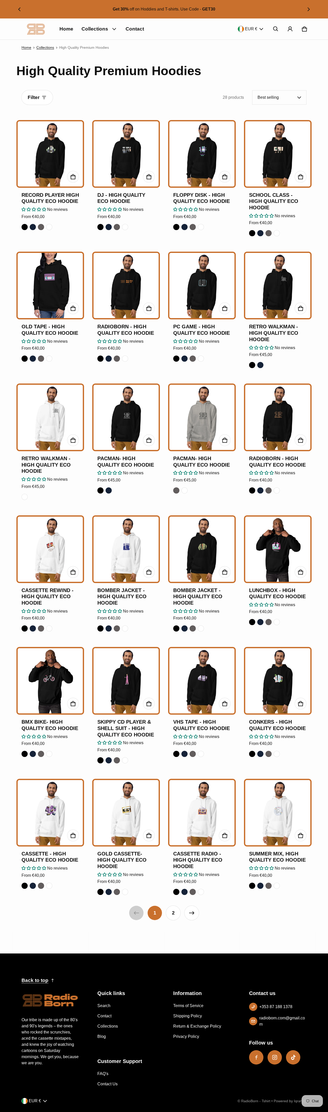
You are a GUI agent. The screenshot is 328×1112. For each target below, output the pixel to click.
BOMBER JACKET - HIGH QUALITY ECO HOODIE (122, 596)
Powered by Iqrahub (290, 1101)
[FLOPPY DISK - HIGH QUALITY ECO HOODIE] (201, 153)
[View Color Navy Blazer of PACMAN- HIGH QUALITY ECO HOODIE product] (109, 490)
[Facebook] (256, 1057)
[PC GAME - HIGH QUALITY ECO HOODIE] (201, 285)
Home (66, 29)
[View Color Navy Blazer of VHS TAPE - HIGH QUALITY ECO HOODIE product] (184, 754)
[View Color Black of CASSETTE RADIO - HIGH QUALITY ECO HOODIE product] (176, 892)
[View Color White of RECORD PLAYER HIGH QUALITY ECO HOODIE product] (49, 227)
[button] (276, 29)
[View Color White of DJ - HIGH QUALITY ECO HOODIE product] (125, 227)
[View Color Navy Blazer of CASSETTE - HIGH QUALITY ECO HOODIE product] (33, 886)
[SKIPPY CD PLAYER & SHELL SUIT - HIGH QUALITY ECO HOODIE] (126, 680)
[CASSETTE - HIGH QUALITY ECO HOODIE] (50, 812)
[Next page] (191, 913)
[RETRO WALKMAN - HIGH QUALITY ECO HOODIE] (277, 285)
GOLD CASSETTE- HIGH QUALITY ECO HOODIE (122, 860)
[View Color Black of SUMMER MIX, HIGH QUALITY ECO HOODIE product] (252, 886)
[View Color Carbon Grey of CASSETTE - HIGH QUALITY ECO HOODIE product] (41, 886)
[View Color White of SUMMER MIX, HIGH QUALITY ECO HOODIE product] (277, 886)
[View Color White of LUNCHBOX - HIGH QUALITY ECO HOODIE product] (277, 622)
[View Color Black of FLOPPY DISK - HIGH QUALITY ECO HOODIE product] (176, 227)
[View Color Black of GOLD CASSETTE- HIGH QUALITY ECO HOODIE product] (100, 892)
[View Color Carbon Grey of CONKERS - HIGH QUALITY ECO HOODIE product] (268, 754)
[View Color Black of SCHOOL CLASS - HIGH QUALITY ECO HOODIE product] (252, 233)
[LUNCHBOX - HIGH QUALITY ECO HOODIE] (277, 549)
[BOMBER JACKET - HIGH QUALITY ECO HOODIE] (126, 549)
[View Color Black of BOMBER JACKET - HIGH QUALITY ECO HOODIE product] (100, 628)
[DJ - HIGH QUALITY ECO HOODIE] (126, 153)
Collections (94, 29)
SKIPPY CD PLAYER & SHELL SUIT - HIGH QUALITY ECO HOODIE (125, 728)
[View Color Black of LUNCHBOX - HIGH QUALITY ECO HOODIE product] (252, 622)
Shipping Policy (187, 1016)
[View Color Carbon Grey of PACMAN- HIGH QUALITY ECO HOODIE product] (176, 490)
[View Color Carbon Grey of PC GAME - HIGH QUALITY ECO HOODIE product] (193, 359)
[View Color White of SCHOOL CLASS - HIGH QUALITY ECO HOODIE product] (277, 233)
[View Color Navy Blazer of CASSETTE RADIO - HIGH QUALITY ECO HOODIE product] (184, 892)
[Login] (290, 29)
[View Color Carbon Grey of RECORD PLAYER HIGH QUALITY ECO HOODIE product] (41, 227)
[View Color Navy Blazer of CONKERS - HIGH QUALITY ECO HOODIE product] (260, 754)
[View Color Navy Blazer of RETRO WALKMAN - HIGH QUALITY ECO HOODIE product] (260, 365)
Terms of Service (188, 1005)
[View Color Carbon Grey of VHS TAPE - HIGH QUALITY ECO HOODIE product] (193, 754)
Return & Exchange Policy (197, 1026)
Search (103, 1005)
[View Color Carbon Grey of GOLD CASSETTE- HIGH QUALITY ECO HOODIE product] (117, 892)
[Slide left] (19, 9)
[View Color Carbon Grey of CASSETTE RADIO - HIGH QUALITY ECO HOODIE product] (193, 892)
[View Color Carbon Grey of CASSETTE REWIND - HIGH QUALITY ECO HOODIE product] (41, 628)
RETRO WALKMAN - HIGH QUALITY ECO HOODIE (273, 333)
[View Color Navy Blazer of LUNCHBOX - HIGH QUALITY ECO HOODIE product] (260, 622)
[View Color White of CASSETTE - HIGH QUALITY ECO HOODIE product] (49, 886)
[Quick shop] (73, 176)
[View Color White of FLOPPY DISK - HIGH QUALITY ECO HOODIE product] (201, 227)
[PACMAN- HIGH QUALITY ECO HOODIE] (126, 417)
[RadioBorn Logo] (35, 29)
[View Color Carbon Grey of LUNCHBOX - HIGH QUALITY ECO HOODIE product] (268, 622)
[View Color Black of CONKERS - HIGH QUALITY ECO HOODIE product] (252, 754)
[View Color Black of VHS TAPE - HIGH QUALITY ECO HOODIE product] (176, 754)
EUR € (251, 29)
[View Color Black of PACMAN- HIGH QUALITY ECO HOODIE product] (100, 490)
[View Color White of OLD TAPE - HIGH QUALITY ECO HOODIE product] (49, 359)
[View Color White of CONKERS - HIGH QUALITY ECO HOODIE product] (277, 754)
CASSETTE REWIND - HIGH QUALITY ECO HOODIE (48, 596)
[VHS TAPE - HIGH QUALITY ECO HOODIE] (201, 680)
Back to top (35, 980)
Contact (135, 29)
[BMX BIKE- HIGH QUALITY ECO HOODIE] (50, 680)
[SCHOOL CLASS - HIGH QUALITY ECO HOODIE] (277, 153)
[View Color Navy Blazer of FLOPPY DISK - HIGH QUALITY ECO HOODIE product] (184, 227)
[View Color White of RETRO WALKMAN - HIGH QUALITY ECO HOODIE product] (25, 497)
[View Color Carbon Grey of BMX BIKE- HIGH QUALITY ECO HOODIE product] (41, 754)
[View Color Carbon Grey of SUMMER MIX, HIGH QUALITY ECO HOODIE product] (268, 886)
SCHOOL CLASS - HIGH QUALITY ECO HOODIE (273, 201)
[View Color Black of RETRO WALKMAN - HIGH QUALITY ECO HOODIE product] (252, 365)
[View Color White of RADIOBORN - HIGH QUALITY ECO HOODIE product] (125, 359)
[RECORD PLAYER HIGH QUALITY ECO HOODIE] (50, 153)
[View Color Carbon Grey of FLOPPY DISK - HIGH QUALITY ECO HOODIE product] (193, 227)
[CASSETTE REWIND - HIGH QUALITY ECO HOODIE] (50, 549)
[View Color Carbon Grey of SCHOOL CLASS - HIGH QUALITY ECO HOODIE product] (268, 233)
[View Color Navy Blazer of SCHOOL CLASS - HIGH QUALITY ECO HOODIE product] (260, 233)
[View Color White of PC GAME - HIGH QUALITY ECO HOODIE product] (201, 359)
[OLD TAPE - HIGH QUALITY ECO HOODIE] (50, 285)
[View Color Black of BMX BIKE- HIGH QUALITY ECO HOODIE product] (25, 754)
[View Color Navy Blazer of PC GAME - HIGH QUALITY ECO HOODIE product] (184, 359)
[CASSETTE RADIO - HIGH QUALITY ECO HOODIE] (201, 812)
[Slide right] (308, 9)
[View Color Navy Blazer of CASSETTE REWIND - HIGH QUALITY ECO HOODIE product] (33, 628)
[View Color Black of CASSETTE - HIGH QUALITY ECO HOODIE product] (25, 886)
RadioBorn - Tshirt (255, 1101)
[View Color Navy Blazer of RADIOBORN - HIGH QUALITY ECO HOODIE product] (109, 359)
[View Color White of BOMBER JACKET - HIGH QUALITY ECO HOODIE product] (125, 628)
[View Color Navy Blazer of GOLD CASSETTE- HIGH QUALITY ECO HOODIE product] (109, 892)
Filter (33, 97)
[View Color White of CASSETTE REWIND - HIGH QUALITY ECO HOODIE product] (49, 628)
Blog (101, 1036)
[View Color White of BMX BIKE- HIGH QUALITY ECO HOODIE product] (49, 754)
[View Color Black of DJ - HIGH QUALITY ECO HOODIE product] (100, 227)
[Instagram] (275, 1057)
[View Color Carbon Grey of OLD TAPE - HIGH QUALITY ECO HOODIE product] (41, 359)
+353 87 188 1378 (275, 1007)
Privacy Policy (186, 1036)
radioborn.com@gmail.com (282, 1021)
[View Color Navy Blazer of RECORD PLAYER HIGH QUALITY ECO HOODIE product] (33, 227)
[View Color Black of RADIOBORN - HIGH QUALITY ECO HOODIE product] (100, 359)
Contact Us (107, 1084)
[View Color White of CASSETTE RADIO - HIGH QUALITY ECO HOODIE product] (201, 892)
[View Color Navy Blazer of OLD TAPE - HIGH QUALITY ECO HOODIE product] (33, 359)
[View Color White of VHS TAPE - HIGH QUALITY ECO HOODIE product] (201, 754)
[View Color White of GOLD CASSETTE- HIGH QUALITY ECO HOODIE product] (125, 892)
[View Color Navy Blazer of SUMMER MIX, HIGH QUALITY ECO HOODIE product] (260, 886)
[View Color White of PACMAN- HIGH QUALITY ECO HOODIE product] (184, 490)
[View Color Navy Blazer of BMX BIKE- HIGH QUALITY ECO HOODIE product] (33, 754)
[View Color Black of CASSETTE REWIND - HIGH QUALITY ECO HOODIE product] (25, 628)
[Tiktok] (293, 1057)
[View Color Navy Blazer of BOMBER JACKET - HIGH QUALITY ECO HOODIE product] (109, 628)
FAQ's (102, 1073)
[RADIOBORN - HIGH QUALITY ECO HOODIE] (126, 285)
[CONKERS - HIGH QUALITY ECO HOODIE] (277, 680)
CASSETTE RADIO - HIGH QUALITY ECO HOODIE (197, 860)
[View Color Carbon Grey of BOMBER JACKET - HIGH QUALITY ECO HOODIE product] (117, 628)
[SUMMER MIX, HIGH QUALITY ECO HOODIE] (277, 812)
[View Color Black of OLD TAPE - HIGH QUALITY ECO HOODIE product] (25, 359)
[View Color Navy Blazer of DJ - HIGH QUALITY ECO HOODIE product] (109, 227)
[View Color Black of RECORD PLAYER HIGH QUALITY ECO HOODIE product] (25, 227)
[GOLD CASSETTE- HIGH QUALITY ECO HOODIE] (126, 812)
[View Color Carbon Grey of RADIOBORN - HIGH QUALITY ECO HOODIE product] (117, 359)
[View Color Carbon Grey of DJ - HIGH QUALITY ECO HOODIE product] (117, 227)
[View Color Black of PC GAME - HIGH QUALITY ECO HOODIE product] (176, 359)
